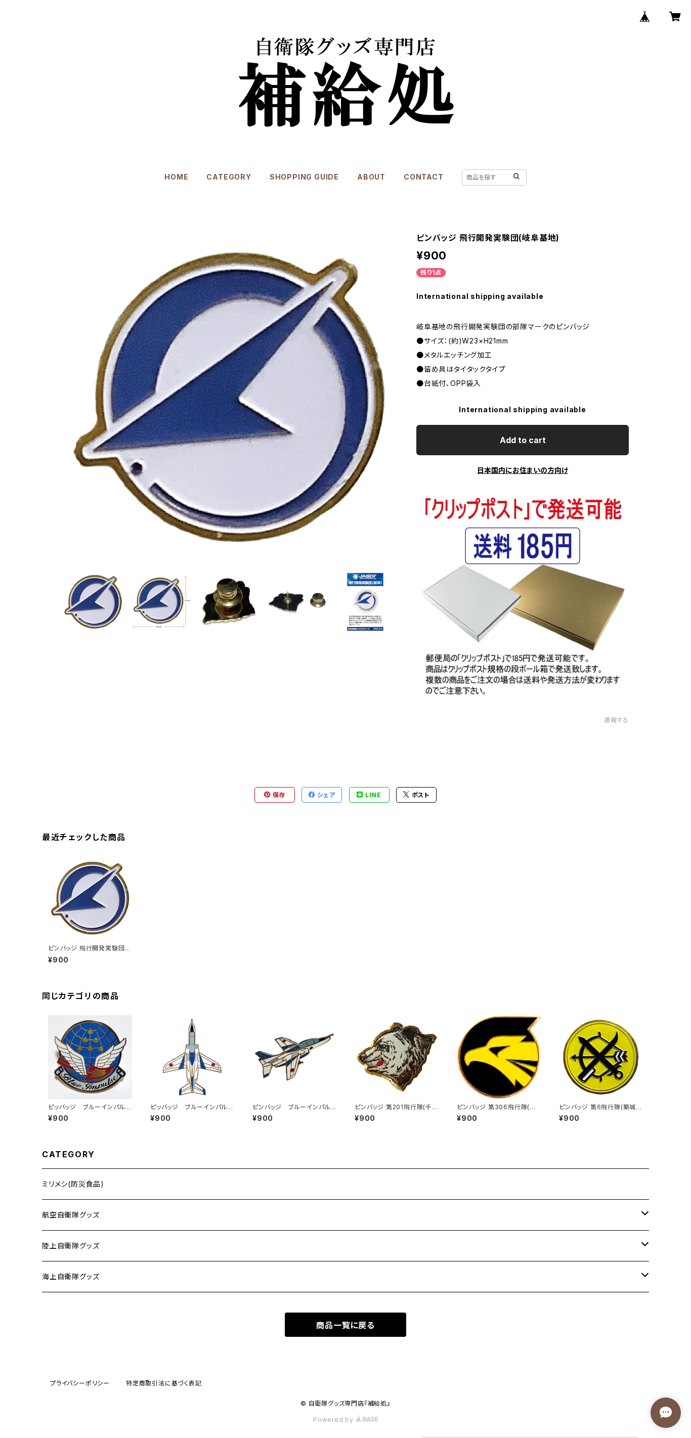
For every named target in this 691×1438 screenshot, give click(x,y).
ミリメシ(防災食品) (73, 1184)
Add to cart (523, 440)
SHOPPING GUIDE (304, 176)
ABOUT (371, 176)
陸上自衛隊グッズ (70, 1245)
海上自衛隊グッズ (70, 1276)
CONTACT (424, 176)
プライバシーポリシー (80, 1383)
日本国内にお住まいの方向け (522, 470)
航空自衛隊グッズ (70, 1214)
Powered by (334, 1419)
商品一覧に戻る (345, 1325)
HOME (176, 176)
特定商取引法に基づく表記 (164, 1383)
